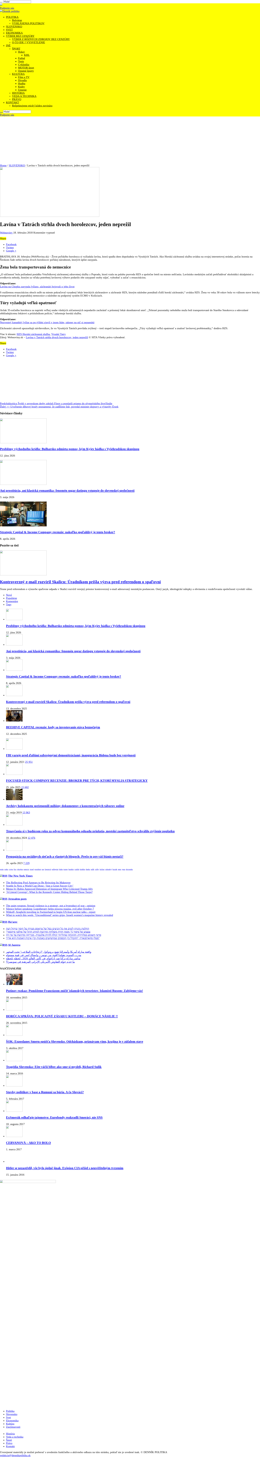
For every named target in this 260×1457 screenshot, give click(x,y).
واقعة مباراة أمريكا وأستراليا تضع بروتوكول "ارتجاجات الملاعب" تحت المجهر (48, 951)
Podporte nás (7, 7)
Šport (9, 1439)
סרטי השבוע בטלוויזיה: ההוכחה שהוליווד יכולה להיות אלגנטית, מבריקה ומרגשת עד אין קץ (53, 934)
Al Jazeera (14, 944)
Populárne (11, 598)
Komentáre (12, 601)
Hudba (21, 83)
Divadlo (22, 80)
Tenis (21, 61)
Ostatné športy (26, 70)
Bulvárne (17, 20)
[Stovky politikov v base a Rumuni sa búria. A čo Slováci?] (14, 1085)
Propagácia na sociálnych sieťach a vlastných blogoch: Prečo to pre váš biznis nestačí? (64, 856)
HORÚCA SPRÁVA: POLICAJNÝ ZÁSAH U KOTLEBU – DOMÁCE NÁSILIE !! (62, 1016)
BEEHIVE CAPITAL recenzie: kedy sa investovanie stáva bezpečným (53, 727)
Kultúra (10, 1423)
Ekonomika (12, 1420)
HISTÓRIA (18, 92)
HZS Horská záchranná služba (33, 334)
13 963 (26, 812)
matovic (26, 869)
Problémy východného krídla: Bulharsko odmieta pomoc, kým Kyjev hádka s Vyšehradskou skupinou (69, 449)
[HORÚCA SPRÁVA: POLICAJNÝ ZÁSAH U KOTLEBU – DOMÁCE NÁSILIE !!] (14, 1009)
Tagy (8, 604)
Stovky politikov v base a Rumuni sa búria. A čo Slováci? (45, 1092)
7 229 (26, 863)
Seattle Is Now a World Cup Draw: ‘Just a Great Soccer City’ (39, 885)
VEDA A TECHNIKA (24, 96)
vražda (76, 869)
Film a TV (23, 77)
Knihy (21, 86)
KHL (27, 54)
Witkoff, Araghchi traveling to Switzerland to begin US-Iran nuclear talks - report (50, 911)
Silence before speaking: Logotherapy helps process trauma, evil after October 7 (50, 908)
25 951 (29, 761)
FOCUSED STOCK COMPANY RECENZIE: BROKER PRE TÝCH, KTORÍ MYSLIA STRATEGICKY (77, 780)
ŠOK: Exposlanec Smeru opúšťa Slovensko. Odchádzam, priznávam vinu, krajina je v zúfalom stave (74, 1041)
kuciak (115, 869)
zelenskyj (108, 869)
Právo (9, 1443)
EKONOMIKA (14, 32)
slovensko (129, 869)
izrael (32, 869)
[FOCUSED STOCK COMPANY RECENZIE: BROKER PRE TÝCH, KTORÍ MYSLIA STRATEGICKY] (14, 773)
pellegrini (55, 869)
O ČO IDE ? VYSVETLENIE (28, 42)
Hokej (21, 51)
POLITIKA (12, 17)
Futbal (21, 58)
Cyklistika (23, 64)
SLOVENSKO (14, 26)
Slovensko (11, 1414)
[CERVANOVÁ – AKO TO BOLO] (14, 1136)
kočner (102, 869)
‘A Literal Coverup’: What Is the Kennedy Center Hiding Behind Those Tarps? (49, 892)
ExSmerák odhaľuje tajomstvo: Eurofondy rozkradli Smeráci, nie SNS (54, 1117)
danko (88, 869)
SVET (9, 29)
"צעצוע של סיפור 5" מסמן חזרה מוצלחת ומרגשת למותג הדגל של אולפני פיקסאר (48, 931)
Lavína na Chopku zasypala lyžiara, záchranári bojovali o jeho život (37, 286)
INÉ (8, 45)
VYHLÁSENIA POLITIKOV (28, 23)
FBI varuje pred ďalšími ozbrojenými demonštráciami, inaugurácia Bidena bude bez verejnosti (71, 755)
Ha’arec (12, 921)
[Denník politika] (9, 11)
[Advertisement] (130, 139)
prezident (37, 869)
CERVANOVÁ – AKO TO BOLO (28, 1143)
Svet (8, 1417)
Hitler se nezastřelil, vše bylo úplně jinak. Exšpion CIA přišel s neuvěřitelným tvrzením (64, 1168)
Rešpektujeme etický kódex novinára (32, 105)
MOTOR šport (26, 67)
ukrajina (20, 869)
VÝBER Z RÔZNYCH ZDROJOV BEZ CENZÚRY (41, 39)
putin (2, 869)
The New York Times (20, 875)
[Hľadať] (1, 2)
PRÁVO (16, 99)
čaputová (48, 869)
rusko (6, 869)
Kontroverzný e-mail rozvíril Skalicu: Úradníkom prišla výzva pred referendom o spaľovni (80, 582)
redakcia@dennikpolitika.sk (15, 1455)
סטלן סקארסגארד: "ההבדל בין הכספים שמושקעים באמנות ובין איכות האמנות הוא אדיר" (53, 938)
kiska (61, 869)
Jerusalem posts (17, 898)
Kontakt (10, 1446)
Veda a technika (14, 1436)
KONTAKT (12, 102)
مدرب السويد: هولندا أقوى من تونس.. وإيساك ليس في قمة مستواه (43, 955)
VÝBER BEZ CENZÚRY (20, 36)
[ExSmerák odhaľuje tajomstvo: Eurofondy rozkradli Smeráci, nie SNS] (14, 1110)
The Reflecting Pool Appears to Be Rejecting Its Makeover (38, 882)
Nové (9, 594)
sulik (92, 869)
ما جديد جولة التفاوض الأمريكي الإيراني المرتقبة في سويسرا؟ (40, 961)
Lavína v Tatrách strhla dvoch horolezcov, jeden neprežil (57, 337)
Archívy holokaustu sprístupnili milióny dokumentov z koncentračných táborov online (65, 806)
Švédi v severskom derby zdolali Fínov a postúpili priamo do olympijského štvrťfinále (56, 403)
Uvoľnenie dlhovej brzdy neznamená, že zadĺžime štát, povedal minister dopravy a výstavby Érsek (59, 406)
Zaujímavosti (13, 1426)
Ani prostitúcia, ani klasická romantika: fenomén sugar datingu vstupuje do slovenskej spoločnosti (67, 490)
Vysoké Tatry (58, 334)
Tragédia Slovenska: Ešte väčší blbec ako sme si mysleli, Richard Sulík (54, 1067)
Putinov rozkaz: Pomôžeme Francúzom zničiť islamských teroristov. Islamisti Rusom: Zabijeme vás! (74, 991)
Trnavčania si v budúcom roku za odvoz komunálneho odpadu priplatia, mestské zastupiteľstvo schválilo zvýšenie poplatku (90, 831)
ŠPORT (16, 48)
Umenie (22, 89)
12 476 (31, 837)
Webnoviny (6, 232)
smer (119, 869)
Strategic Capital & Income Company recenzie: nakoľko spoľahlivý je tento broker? (57, 532)
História (10, 1433)
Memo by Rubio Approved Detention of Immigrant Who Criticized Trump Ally (49, 888)
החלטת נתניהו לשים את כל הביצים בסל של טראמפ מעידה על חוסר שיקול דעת (47, 928)
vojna (11, 869)
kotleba (82, 869)
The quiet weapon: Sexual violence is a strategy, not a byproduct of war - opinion (50, 905)
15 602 (25, 787)
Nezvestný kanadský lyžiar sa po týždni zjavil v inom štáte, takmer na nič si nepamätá (47, 322)
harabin (71, 869)
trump (65, 869)
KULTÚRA (18, 73)
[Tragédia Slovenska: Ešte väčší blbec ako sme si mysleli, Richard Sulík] (14, 1060)
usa (43, 869)
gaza (123, 869)
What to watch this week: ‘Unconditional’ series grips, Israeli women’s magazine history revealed (59, 915)
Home (3, 165)
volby (97, 869)
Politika (10, 1411)
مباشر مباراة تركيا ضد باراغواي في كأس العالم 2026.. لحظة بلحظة (43, 958)
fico (15, 869)
